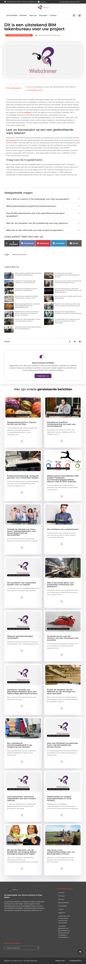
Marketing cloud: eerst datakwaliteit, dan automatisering (28, 328)
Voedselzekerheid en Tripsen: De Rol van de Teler (21, 423)
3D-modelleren (25, 112)
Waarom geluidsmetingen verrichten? (20, 637)
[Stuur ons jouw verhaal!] (43, 355)
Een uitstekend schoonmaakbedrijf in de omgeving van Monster (19, 745)
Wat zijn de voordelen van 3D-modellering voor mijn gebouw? (43, 223)
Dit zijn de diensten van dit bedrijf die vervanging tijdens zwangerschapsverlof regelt (22, 852)
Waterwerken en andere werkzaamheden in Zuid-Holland (59, 798)
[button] (74, 15)
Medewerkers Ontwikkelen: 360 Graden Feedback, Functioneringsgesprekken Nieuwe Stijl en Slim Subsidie (63, 479)
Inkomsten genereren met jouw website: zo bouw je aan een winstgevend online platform (63, 931)
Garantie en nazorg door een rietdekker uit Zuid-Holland (25, 282)
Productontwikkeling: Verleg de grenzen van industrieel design (23, 477)
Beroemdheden (63, 902)
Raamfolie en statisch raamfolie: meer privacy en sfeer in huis (26, 297)
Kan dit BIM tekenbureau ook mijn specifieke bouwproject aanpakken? (43, 214)
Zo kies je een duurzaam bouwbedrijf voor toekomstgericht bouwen (67, 274)
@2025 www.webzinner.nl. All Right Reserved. (20, 961)
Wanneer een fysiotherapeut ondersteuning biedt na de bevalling (68, 312)
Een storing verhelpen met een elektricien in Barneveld (26, 289)
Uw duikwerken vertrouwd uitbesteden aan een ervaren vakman (21, 798)
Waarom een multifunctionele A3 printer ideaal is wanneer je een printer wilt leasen (27, 313)
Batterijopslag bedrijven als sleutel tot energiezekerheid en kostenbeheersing (27, 305)
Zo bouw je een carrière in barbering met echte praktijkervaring (68, 282)
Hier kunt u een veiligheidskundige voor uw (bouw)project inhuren (61, 852)
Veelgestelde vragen (35, 90)
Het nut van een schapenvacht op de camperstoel (68, 297)
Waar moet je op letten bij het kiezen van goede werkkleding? (28, 274)
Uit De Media (11, 15)
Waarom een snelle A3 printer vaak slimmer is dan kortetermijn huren (67, 305)
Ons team (43, 15)
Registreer (61, 912)
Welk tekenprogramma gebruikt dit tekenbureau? (43, 206)
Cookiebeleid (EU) (75, 960)
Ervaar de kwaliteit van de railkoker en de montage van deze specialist (61, 692)
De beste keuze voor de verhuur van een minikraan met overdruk (62, 638)
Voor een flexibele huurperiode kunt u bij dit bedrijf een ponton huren (62, 745)
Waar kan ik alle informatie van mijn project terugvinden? (43, 230)
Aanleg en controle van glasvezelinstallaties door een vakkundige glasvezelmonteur (22, 692)
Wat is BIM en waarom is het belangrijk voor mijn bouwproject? (43, 199)
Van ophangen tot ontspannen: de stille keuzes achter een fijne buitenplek (67, 321)
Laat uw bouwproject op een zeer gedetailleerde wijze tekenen (51, 87)
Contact (53, 15)
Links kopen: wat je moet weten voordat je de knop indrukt (64, 919)
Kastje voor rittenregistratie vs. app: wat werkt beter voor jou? (27, 320)
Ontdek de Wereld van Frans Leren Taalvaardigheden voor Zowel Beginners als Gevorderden (21, 532)
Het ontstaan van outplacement (63, 529)
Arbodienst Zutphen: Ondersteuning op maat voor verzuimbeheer (61, 424)
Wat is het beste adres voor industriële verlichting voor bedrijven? (60, 585)
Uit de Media (62, 906)
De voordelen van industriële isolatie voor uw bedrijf (21, 584)
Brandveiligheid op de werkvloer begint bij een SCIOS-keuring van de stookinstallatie (68, 290)
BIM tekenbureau (19, 254)
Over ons (33, 15)
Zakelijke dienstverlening (19, 35)
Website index (60, 960)
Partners (23, 15)
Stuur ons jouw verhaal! (43, 363)
